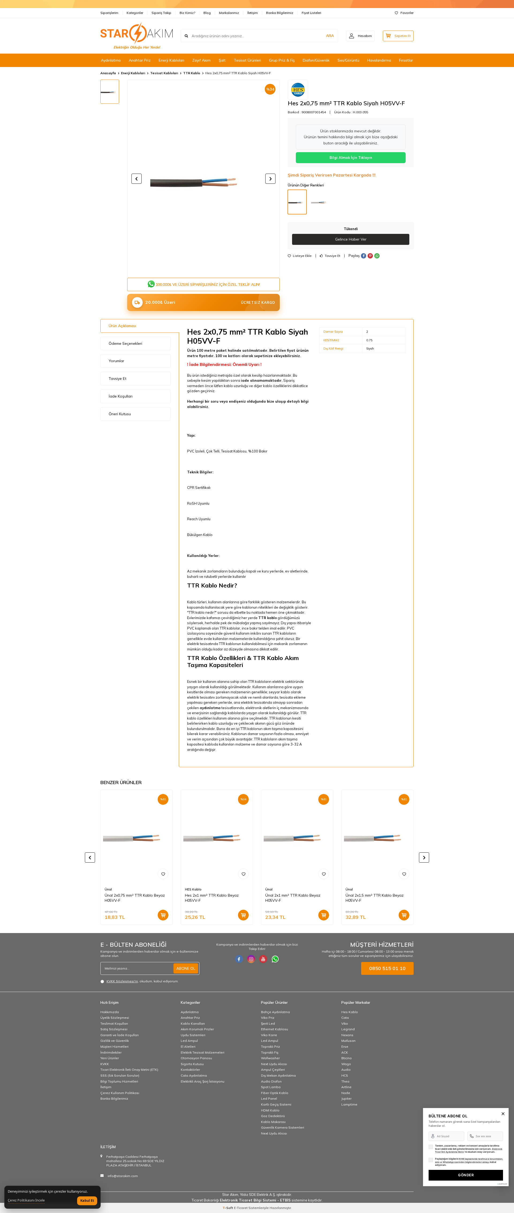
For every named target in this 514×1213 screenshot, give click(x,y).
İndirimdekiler (111, 1052)
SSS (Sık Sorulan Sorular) (119, 1075)
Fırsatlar (406, 60)
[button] (136, 179)
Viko (344, 1023)
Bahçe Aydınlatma (275, 1012)
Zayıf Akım (201, 60)
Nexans (347, 1035)
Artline (346, 1087)
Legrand (348, 1029)
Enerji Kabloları (171, 60)
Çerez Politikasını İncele (26, 1200)
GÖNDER (466, 1175)
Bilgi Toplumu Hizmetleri (119, 1081)
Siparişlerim (109, 13)
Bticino (346, 1058)
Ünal (108, 890)
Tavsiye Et (332, 255)
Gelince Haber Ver (350, 239)
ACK (344, 1052)
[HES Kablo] (298, 90)
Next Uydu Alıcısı (274, 1064)
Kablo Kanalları (193, 1023)
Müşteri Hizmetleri (114, 1046)
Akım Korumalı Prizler (197, 1029)
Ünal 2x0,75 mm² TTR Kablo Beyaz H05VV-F (135, 898)
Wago (346, 1064)
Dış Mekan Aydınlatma (278, 1075)
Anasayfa (108, 73)
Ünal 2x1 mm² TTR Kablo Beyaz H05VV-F (292, 898)
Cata (345, 1018)
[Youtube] (263, 959)
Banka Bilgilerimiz (279, 13)
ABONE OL (185, 968)
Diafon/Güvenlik (316, 60)
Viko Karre (269, 1035)
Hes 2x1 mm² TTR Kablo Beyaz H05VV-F (212, 898)
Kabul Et (87, 1200)
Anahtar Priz (140, 60)
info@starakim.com (123, 1176)
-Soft (228, 1208)
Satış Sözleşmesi (113, 1029)
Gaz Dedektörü (273, 1116)
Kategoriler (135, 13)
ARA (330, 35)
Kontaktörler (190, 1070)
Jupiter (346, 1098)
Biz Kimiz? (187, 13)
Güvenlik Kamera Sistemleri (282, 1127)
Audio (346, 1070)
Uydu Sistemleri (193, 1035)
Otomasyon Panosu (196, 1058)
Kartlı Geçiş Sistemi (276, 1104)
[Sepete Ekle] (163, 915)
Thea (345, 1081)
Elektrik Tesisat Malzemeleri (202, 1052)
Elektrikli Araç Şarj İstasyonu (202, 1081)
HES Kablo (193, 890)
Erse (344, 1046)
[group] (203, 179)
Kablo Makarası (273, 1122)
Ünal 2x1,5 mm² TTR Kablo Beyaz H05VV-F (375, 898)
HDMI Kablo (270, 1110)
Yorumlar (116, 360)
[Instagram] (251, 959)
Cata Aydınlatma (194, 1075)
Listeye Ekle (302, 255)
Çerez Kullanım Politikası (119, 1093)
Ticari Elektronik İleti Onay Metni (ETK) (129, 1070)
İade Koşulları (121, 396)
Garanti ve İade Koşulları (119, 1035)
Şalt (222, 60)
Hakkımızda (109, 1012)
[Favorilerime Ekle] (163, 874)
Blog (207, 13)
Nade (345, 1093)
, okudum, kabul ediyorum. (143, 981)
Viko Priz (267, 1018)
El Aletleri (188, 1046)
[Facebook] (239, 959)
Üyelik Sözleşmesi (114, 1018)
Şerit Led (268, 1023)
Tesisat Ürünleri (247, 60)
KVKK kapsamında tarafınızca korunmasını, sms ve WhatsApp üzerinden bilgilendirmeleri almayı (469, 1160)
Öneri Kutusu (120, 413)
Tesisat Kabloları (164, 73)
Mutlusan (348, 1041)
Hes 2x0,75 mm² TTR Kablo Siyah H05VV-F (238, 73)
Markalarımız (229, 13)
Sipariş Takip (161, 13)
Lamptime (349, 1104)
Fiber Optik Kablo (274, 1093)
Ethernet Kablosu (274, 1029)
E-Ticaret (241, 1208)
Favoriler (407, 13)
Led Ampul (189, 1041)
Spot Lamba (271, 1087)
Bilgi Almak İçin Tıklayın (351, 157)
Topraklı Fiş (269, 1052)
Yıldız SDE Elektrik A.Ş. (258, 1194)
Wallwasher (270, 1058)
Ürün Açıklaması (122, 325)
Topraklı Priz (270, 1046)
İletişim (252, 13)
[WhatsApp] (275, 959)
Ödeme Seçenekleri (125, 343)
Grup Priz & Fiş (282, 60)
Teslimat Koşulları (114, 1023)
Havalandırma (379, 60)
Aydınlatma (111, 60)
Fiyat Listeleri (311, 13)
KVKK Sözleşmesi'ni (122, 981)
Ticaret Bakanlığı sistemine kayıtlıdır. (257, 1200)
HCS (344, 1075)
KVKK (104, 1064)
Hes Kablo (349, 1012)
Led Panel (269, 1098)
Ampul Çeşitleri (273, 1070)
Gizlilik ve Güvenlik (114, 1041)
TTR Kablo (191, 73)
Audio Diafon (271, 1081)
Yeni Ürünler (109, 1058)
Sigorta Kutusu (192, 1064)
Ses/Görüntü (348, 60)
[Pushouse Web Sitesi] (502, 1184)
